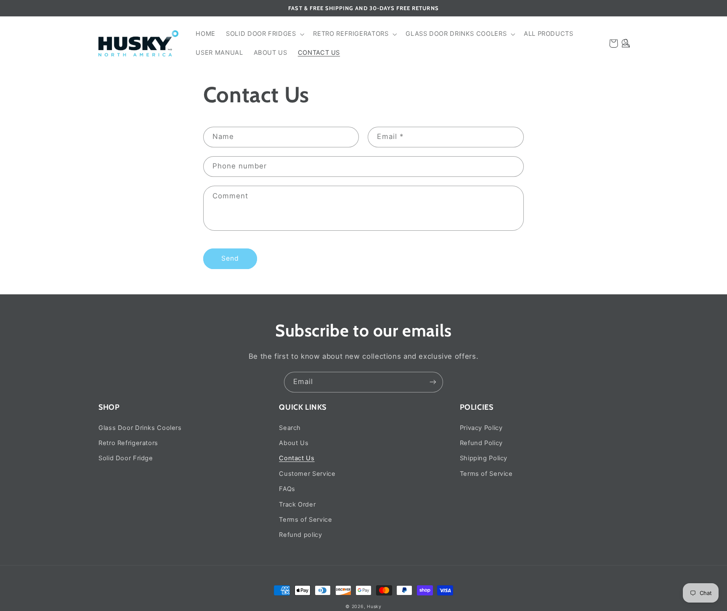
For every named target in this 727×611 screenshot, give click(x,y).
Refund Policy (481, 443)
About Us (293, 443)
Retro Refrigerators (128, 443)
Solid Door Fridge (125, 458)
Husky (374, 606)
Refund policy (300, 535)
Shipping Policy (483, 458)
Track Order (297, 504)
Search (290, 428)
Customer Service (307, 474)
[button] (264, 34)
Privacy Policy (481, 428)
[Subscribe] (433, 382)
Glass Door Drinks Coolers (140, 428)
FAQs (287, 489)
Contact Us (296, 458)
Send (230, 258)
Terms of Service (305, 519)
